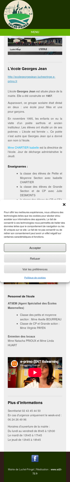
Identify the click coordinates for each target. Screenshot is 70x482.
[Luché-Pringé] (18, 27)
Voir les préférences (35, 269)
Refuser (35, 258)
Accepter (35, 247)
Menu (35, 32)
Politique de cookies (35, 277)
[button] (64, 205)
